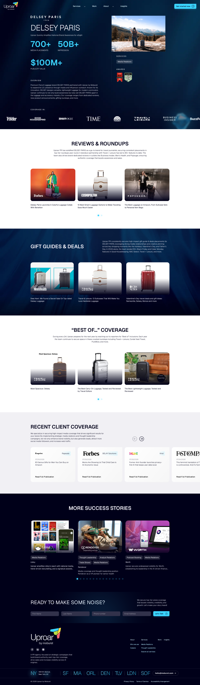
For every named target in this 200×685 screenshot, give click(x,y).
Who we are (134, 644)
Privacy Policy (129, 681)
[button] (98, 215)
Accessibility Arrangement (160, 681)
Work (94, 6)
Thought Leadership (148, 648)
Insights (123, 6)
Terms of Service (142, 681)
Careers (133, 648)
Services (76, 6)
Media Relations (147, 644)
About (106, 6)
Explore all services (148, 652)
